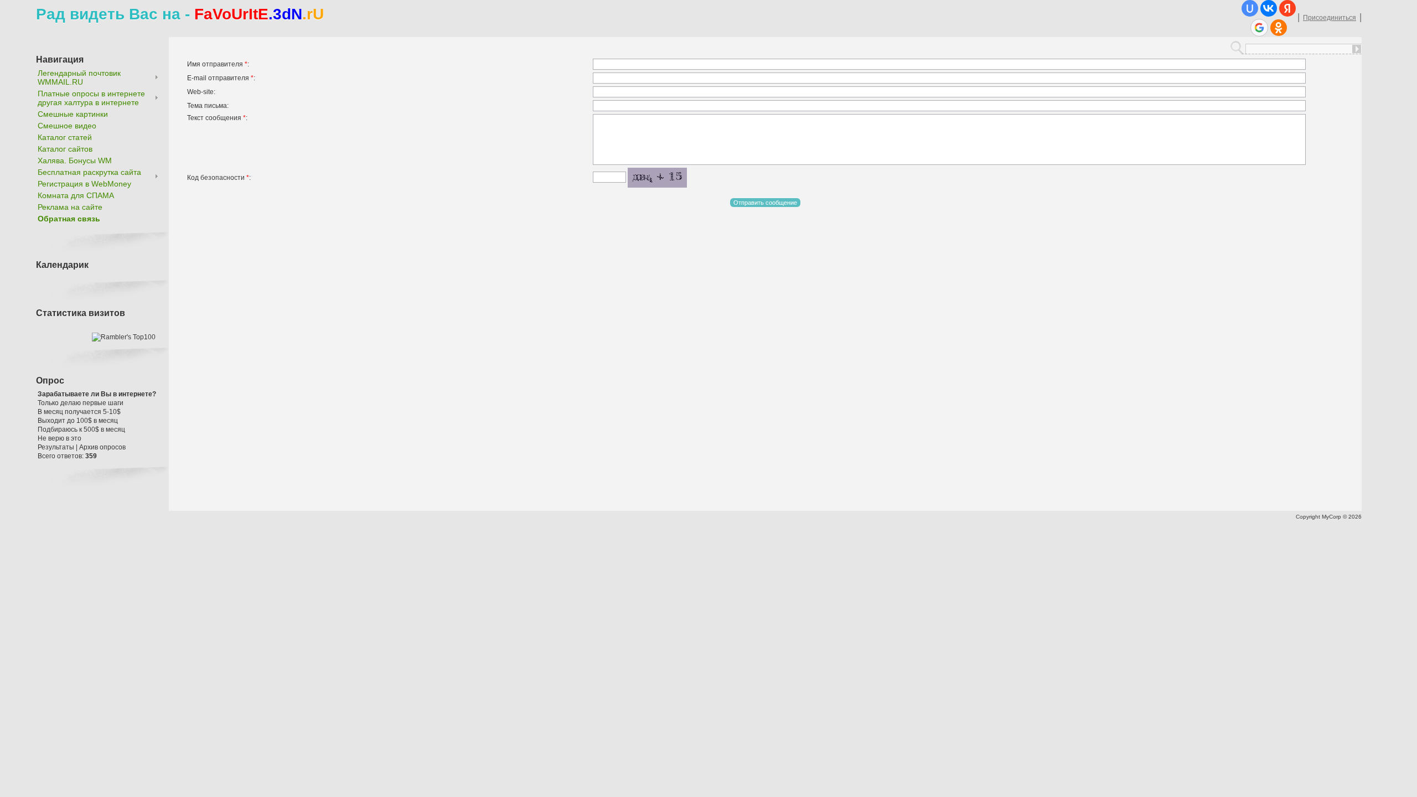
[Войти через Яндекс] (1287, 8)
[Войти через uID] (1250, 8)
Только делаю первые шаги (80, 403)
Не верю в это (59, 438)
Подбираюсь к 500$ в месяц (81, 429)
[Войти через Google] (1259, 28)
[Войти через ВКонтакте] (1268, 8)
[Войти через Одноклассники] (1278, 27)
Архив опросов (102, 447)
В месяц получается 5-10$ (79, 412)
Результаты (56, 447)
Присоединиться (1329, 18)
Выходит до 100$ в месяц (78, 421)
